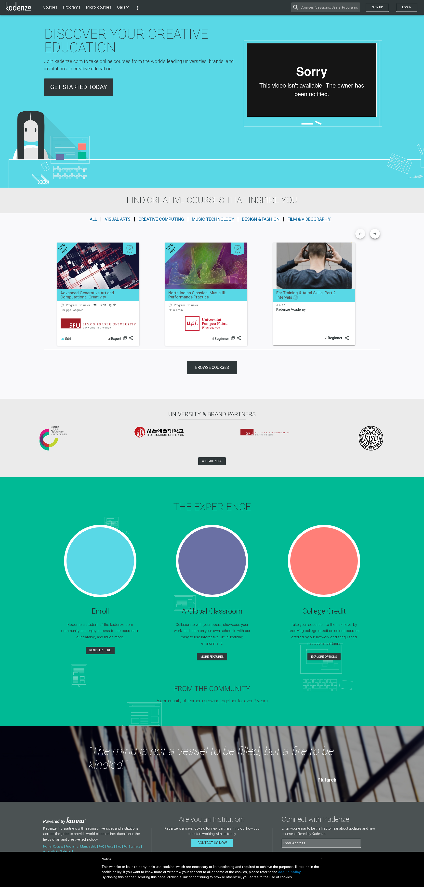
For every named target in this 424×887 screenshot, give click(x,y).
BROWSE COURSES (212, 367)
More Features (212, 656)
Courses (50, 7)
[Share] (131, 338)
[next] (375, 234)
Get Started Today (78, 87)
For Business (132, 846)
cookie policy (289, 872)
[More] (138, 7)
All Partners (212, 461)
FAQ (101, 846)
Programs (71, 7)
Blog (118, 846)
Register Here (100, 650)
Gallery (123, 7)
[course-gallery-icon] (125, 339)
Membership (88, 846)
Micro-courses (98, 7)
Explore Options (324, 656)
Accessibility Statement (58, 851)
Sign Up (377, 7)
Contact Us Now (212, 843)
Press (109, 846)
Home (47, 846)
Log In (406, 7)
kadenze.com (68, 61)
